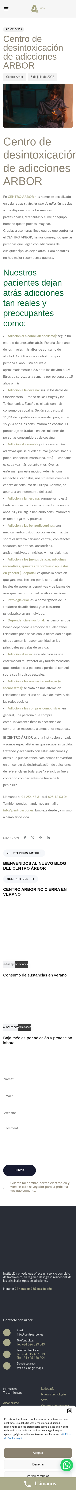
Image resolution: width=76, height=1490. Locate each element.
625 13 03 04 (58, 797)
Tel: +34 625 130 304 (31, 1357)
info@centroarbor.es (18, 810)
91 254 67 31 (31, 797)
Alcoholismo (11, 1403)
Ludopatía (47, 1388)
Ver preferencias (38, 1476)
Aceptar (38, 1452)
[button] (70, 1411)
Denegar (38, 1464)
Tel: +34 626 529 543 (31, 1344)
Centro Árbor (14, 77)
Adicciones (13, 29)
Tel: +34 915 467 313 (31, 1354)
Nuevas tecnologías (53, 1394)
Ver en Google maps (30, 1368)
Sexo (44, 1400)
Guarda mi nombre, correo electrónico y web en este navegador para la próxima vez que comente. (39, 1186)
